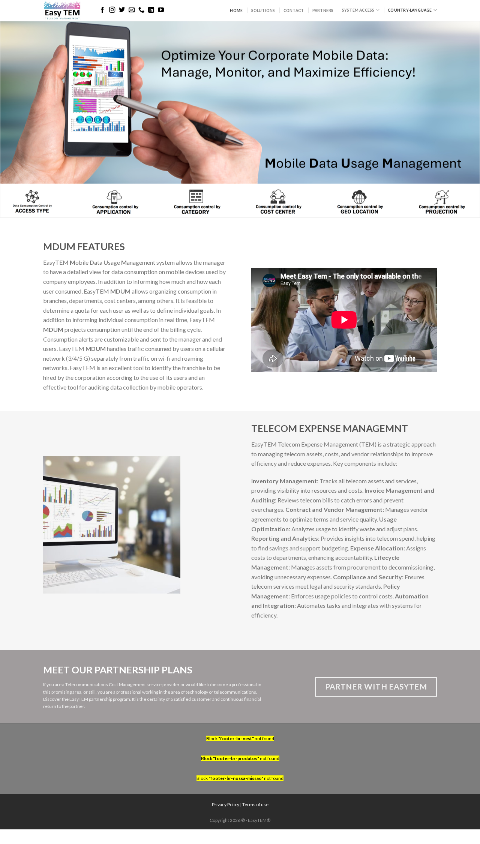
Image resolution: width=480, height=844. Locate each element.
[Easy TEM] (64, 10)
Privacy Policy (226, 804)
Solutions (263, 10)
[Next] (461, 119)
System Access (358, 10)
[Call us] (141, 10)
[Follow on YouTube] (161, 10)
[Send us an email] (132, 10)
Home (236, 10)
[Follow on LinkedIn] (151, 10)
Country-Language (410, 10)
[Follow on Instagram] (112, 10)
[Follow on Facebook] (102, 10)
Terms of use (255, 804)
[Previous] (19, 119)
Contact (294, 10)
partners (323, 10)
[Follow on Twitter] (122, 10)
